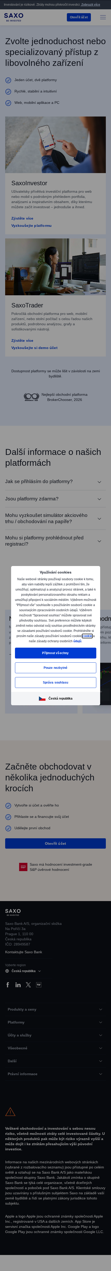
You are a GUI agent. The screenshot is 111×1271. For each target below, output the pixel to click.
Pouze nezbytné (55, 670)
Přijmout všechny (55, 655)
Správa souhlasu (55, 685)
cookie (43, 638)
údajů (55, 644)
